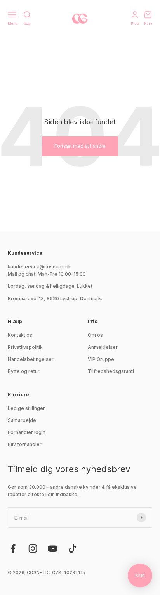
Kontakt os (20, 335)
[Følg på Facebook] (13, 548)
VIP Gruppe (101, 359)
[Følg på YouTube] (52, 548)
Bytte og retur (24, 371)
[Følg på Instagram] (33, 548)
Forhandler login (26, 432)
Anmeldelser (103, 347)
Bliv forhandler (25, 444)
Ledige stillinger (26, 408)
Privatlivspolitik (25, 347)
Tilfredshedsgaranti (111, 371)
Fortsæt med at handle (80, 146)
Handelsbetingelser (31, 359)
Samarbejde (22, 420)
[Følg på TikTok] (72, 548)
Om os (95, 335)
